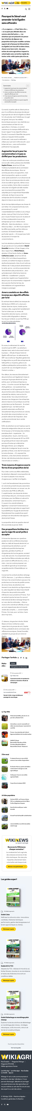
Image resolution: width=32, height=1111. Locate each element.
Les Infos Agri (5, 1070)
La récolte (4, 1072)
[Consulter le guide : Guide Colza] (13, 896)
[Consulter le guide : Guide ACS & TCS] (13, 947)
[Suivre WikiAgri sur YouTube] (7, 8)
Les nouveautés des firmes (10, 692)
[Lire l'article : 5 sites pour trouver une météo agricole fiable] (5, 777)
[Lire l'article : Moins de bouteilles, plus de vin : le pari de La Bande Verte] (5, 718)
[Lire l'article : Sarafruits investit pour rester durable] (5, 809)
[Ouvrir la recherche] (26, 9)
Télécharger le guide (8, 929)
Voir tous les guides (16, 1048)
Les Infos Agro (15, 1070)
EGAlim (13, 663)
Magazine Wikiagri (18, 1061)
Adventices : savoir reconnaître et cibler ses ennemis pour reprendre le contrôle (20, 726)
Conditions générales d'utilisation (12, 1099)
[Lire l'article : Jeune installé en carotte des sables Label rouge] (5, 826)
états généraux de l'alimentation (19, 667)
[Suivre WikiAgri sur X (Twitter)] (4, 8)
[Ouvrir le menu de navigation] (29, 9)
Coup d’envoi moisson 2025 (18, 783)
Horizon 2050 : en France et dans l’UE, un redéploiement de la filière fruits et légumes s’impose (20, 801)
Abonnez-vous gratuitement (15, 866)
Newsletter (24, 3)
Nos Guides (24, 1070)
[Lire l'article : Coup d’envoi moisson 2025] (5, 785)
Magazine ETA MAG (7, 1064)
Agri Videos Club (14, 675)
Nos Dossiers (5, 1061)
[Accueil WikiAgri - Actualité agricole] (8, 3)
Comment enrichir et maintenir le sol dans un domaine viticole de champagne (19, 680)
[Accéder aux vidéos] (18, 3)
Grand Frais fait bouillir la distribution (20, 815)
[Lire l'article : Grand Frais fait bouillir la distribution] (5, 818)
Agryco (11, 1072)
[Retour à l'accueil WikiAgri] (16, 1057)
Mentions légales (19, 1096)
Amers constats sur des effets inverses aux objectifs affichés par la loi (15, 93)
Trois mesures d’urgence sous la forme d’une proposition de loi (16, 97)
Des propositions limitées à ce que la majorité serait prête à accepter (16, 101)
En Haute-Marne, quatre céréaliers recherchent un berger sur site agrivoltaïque (20, 768)
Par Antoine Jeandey (7, 77)
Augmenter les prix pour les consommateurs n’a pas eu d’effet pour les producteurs (15, 89)
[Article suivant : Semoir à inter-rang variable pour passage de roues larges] (27, 693)
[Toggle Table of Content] (27, 85)
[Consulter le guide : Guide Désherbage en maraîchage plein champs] (13, 999)
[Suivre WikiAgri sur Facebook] (2, 8)
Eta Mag (13, 80)
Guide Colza (5, 914)
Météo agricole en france (9, 1066)
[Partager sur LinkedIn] (26, 658)
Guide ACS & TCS (7, 966)
